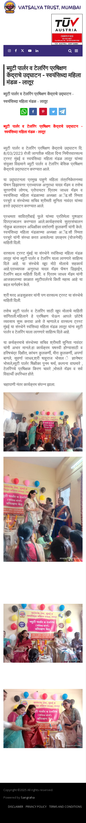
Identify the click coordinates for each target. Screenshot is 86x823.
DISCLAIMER (16, 807)
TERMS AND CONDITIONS (65, 807)
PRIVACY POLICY (36, 807)
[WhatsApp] (24, 111)
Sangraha (28, 797)
